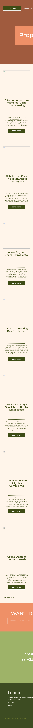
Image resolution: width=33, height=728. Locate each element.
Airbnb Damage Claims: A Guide (17, 558)
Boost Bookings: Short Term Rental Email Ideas (16, 407)
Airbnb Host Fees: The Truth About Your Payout (16, 179)
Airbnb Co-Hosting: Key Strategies (17, 330)
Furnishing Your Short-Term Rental (17, 254)
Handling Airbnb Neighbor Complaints (17, 483)
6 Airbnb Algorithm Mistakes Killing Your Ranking (17, 103)
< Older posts (8, 598)
